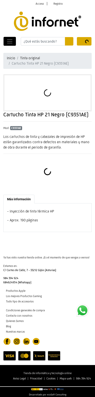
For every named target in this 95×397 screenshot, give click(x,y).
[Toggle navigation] (10, 41)
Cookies (50, 378)
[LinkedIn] (26, 341)
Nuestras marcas (15, 331)
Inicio (11, 58)
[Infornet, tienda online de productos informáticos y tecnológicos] (47, 21)
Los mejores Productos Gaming (24, 296)
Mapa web (66, 378)
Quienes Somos (15, 321)
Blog (8, 326)
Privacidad (36, 378)
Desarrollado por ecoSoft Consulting (47, 394)
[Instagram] (16, 341)
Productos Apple (15, 290)
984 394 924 (83, 378)
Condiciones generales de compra (25, 310)
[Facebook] (6, 341)
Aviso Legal (19, 378)
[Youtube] (36, 341)
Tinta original (30, 58)
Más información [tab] (19, 199)
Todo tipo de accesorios (20, 301)
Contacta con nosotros (19, 315)
